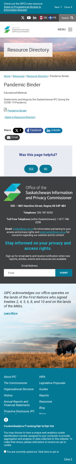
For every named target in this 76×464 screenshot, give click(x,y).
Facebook (35, 133)
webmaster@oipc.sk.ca (53, 235)
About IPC (10, 380)
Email (14, 140)
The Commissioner (15, 386)
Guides (43, 392)
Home (7, 79)
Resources (19, 79)
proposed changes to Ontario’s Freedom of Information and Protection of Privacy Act (22, 8)
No (45, 172)
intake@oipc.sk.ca (23, 232)
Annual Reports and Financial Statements (17, 406)
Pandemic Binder (17, 113)
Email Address (30, 268)
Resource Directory (37, 79)
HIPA (42, 380)
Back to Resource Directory (20, 120)
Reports (44, 398)
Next (57, 8)
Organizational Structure (19, 392)
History (8, 398)
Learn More (10, 316)
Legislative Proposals (52, 386)
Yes (31, 172)
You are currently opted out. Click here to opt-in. (33, 451)
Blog (42, 411)
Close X (68, 8)
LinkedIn (55, 133)
